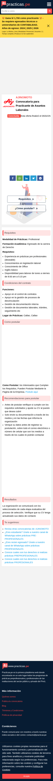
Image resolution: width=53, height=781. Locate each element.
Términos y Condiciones (12, 710)
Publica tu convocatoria (12, 701)
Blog (4, 706)
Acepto (26, 776)
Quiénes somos (9, 697)
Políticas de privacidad (12, 715)
